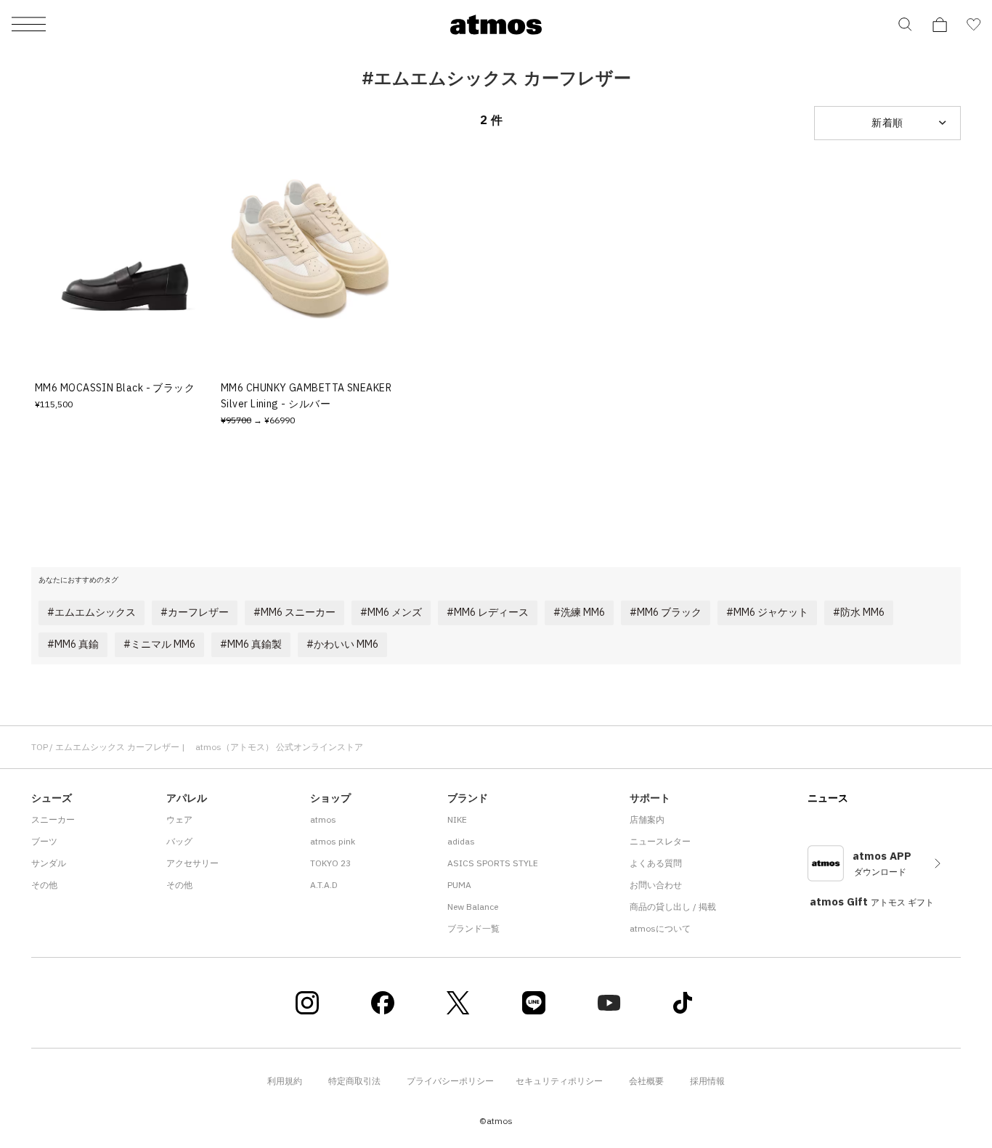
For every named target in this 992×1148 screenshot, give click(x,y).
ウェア (179, 819)
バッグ (179, 841)
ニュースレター (660, 841)
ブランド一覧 (473, 928)
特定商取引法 (354, 1080)
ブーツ (44, 841)
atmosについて (660, 928)
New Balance (472, 906)
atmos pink (332, 841)
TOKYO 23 (330, 863)
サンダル (48, 863)
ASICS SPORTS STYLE (492, 863)
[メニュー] (29, 25)
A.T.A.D (324, 884)
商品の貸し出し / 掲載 (673, 906)
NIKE (457, 819)
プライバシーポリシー (450, 1080)
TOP (39, 746)
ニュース (828, 798)
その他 (44, 884)
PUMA (459, 884)
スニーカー (53, 819)
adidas (461, 841)
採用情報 (707, 1080)
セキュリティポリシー (559, 1080)
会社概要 (646, 1080)
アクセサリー (192, 863)
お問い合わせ (656, 884)
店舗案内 (647, 819)
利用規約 (284, 1080)
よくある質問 (656, 863)
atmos (323, 819)
